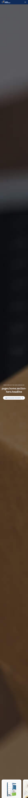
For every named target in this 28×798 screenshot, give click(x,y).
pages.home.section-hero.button (13, 398)
